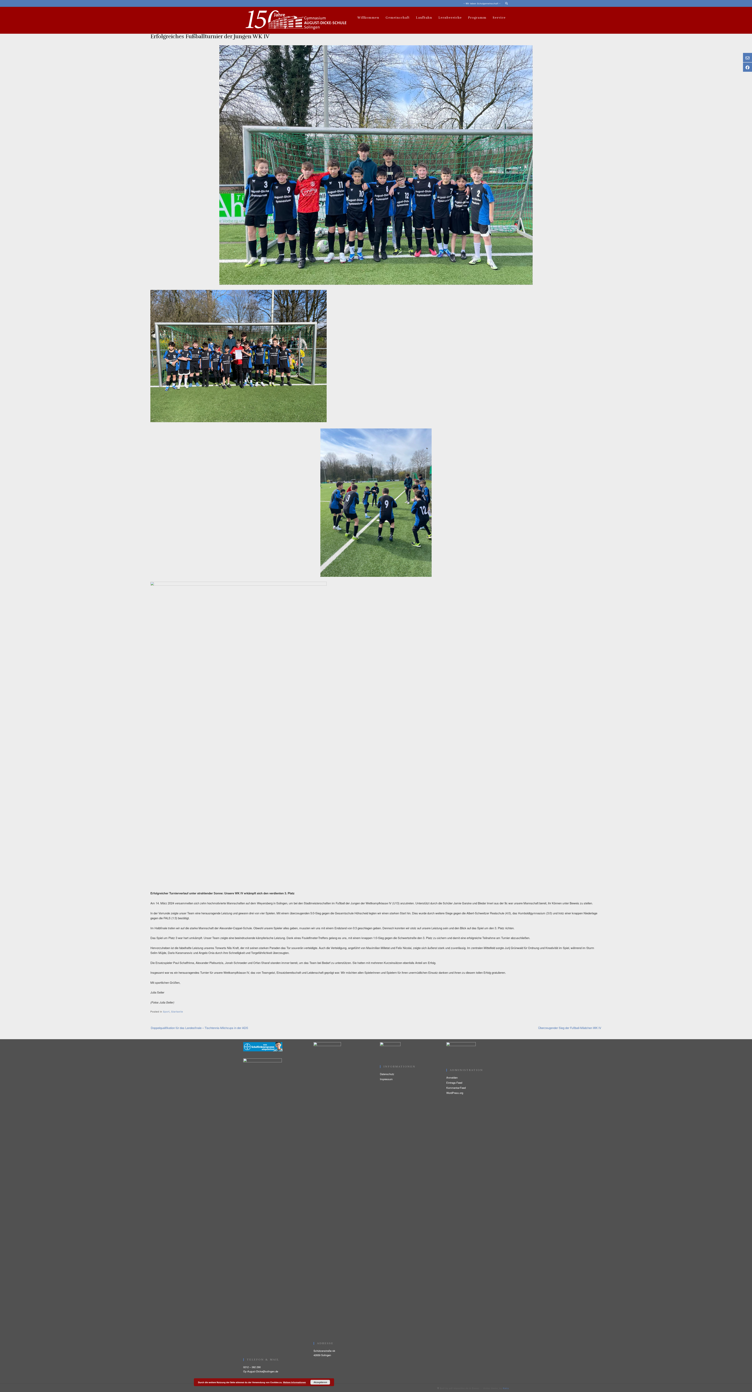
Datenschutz (387, 1074)
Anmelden (452, 1077)
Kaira (506, 1388)
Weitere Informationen (294, 1382)
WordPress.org (454, 1093)
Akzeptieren (320, 1382)
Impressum (386, 1079)
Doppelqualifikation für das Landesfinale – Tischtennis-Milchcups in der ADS (199, 1028)
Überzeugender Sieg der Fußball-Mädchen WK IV (569, 1028)
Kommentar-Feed (456, 1088)
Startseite (177, 1011)
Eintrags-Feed (454, 1082)
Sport (166, 1011)
